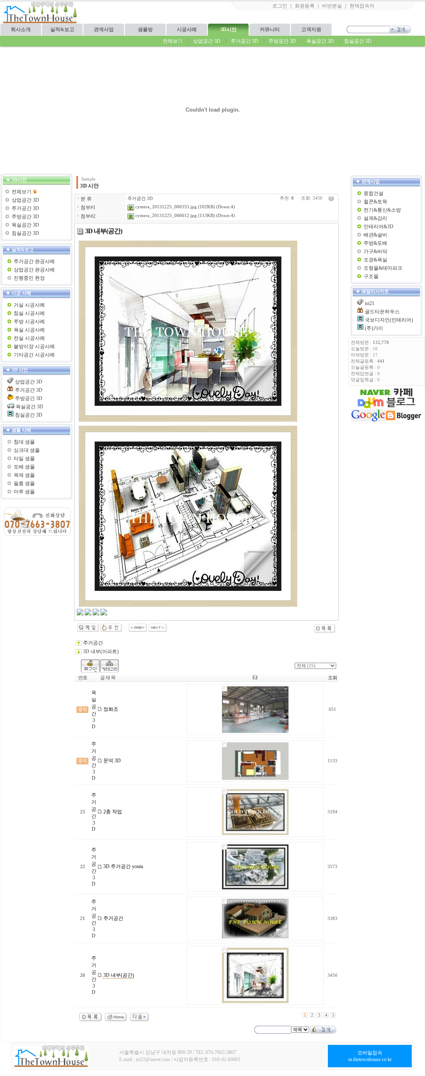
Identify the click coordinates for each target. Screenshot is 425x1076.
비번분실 (332, 6)
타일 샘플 (24, 458)
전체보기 (173, 41)
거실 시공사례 (29, 305)
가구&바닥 (375, 251)
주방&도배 (375, 243)
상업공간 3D (206, 41)
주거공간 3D (244, 41)
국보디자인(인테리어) (389, 320)
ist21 (369, 303)
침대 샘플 (24, 442)
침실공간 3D (357, 41)
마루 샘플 (24, 492)
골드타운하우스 (382, 312)
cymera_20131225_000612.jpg (165, 215)
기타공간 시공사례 (34, 355)
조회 (332, 678)
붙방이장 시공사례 (34, 346)
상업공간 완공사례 (34, 270)
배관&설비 (375, 235)
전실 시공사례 (29, 338)
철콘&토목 (375, 202)
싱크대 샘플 (27, 450)
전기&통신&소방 (382, 210)
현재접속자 (361, 6)
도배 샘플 (24, 467)
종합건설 (373, 193)
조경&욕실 (375, 260)
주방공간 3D (282, 41)
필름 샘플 (24, 483)
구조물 (371, 276)
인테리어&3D (378, 226)
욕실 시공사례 (29, 330)
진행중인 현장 (29, 278)
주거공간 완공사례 (34, 261)
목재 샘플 (24, 475)
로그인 (279, 6)
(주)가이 (374, 328)
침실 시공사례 (29, 313)
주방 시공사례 (29, 322)
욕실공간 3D (320, 41)
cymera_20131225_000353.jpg (165, 207)
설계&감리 (375, 218)
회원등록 (305, 6)
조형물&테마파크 (383, 268)
